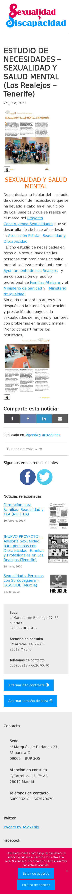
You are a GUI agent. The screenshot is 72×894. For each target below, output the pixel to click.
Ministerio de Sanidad (23, 288)
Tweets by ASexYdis (21, 827)
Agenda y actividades (43, 435)
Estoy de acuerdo (36, 873)
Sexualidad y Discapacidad (36, 16)
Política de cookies (36, 885)
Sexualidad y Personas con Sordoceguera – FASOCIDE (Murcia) (24, 580)
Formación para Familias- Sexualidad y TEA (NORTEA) (24, 509)
